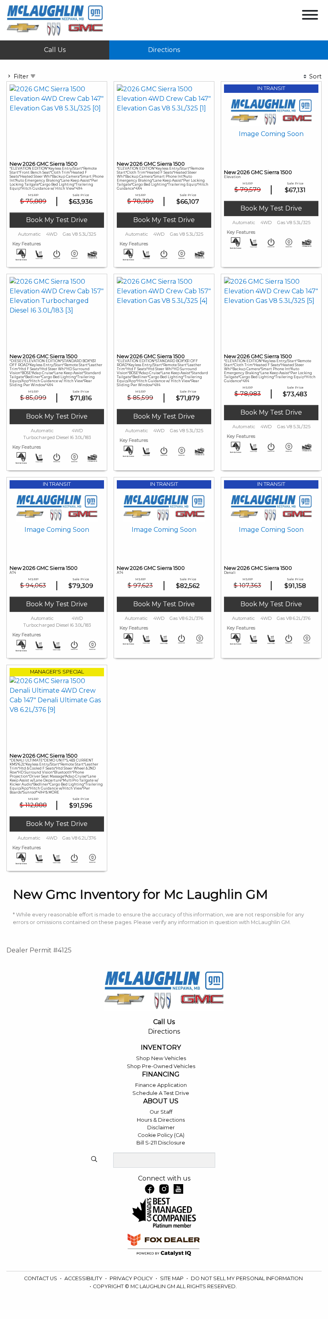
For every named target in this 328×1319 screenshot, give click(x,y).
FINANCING (161, 1074)
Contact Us (41, 1278)
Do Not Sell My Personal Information (247, 1278)
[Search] (94, 1160)
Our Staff (161, 1112)
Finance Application (161, 1085)
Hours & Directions (161, 1120)
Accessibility (84, 1278)
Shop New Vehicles (161, 1058)
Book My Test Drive (57, 220)
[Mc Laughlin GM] (54, 20)
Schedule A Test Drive (160, 1093)
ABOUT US (160, 1101)
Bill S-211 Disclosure (160, 1143)
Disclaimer (161, 1128)
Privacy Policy (132, 1278)
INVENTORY (161, 1047)
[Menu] (310, 16)
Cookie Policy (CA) (161, 1135)
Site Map (172, 1278)
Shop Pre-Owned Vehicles (161, 1066)
